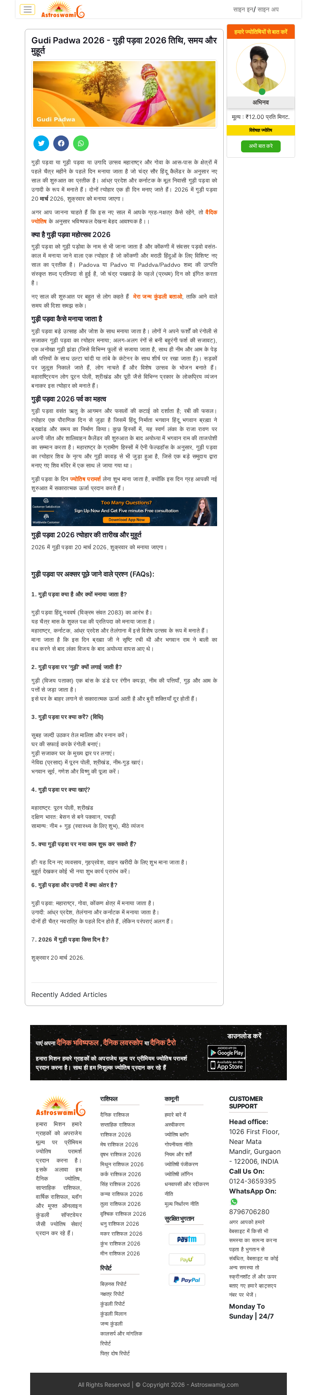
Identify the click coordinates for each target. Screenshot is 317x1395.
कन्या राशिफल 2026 (121, 1194)
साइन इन (243, 9)
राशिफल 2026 (115, 1134)
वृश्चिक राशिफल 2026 (123, 1213)
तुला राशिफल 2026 (120, 1203)
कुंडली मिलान (113, 1313)
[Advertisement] (260, 289)
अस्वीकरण (175, 1124)
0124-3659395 (252, 1181)
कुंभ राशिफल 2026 (120, 1243)
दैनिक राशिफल (114, 1114)
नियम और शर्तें (178, 1154)
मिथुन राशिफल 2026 (122, 1164)
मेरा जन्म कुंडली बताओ (157, 296)
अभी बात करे (261, 146)
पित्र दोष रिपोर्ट (115, 1353)
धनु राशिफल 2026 (119, 1223)
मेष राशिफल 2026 (119, 1144)
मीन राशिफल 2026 (120, 1253)
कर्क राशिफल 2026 (120, 1174)
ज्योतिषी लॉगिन (179, 1174)
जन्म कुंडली (111, 1323)
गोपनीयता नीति (178, 1144)
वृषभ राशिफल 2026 (120, 1154)
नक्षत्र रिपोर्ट (112, 1294)
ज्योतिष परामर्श (85, 479)
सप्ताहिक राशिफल (117, 1124)
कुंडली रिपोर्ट (112, 1303)
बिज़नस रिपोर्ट (113, 1284)
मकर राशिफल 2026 (121, 1233)
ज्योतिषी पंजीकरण (181, 1164)
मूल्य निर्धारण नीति (182, 1203)
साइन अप (268, 9)
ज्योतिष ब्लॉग (177, 1134)
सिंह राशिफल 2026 (120, 1184)
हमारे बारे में (175, 1114)
